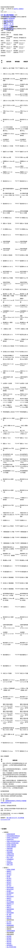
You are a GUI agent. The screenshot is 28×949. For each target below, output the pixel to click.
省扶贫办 (9, 923)
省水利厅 (9, 894)
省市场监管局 (10, 912)
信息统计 (21, 8)
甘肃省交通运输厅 (11, 846)
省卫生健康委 (10, 902)
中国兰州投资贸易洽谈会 (13, 841)
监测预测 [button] (6, 29)
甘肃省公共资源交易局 (13, 843)
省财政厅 (9, 884)
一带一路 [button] (11, 24)
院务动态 (6, 20)
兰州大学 (9, 861)
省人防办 (9, 921)
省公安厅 (9, 878)
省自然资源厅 (10, 887)
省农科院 (9, 943)
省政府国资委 (10, 909)
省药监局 (9, 938)
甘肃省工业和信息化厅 (13, 837)
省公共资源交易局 (11, 947)
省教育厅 (9, 871)
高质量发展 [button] (12, 18)
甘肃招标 (6, 15)
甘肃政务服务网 (11, 834)
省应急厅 (9, 905)
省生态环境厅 (10, 889)
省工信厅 (9, 875)
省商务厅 (9, 898)
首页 (2, 15)
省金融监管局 (10, 925)
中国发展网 (10, 852)
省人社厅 (9, 885)
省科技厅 (9, 873)
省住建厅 (9, 891)
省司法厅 (9, 882)
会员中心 (16, 8)
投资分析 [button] (6, 27)
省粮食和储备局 (11, 930)
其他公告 (12, 15)
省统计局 (9, 918)
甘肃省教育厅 (10, 859)
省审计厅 (9, 907)
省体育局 (9, 916)
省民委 (8, 876)
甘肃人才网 (10, 864)
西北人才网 (10, 857)
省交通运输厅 (10, 893)
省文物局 (9, 936)
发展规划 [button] (11, 27)
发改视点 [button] (6, 25)
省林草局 (9, 911)
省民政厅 (9, 880)
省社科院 (9, 939)
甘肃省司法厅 (10, 839)
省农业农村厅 (10, 896)
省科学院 (9, 941)
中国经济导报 (10, 854)
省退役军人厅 (10, 903)
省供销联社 (10, 945)
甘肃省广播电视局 (11, 845)
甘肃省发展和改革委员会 (13, 836)
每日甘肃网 (10, 850)
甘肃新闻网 (10, 863)
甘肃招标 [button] (11, 20)
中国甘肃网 (10, 848)
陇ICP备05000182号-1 (12, 817)
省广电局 (9, 914)
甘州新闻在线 (10, 855)
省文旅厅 (9, 900)
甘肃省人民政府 (11, 869)
